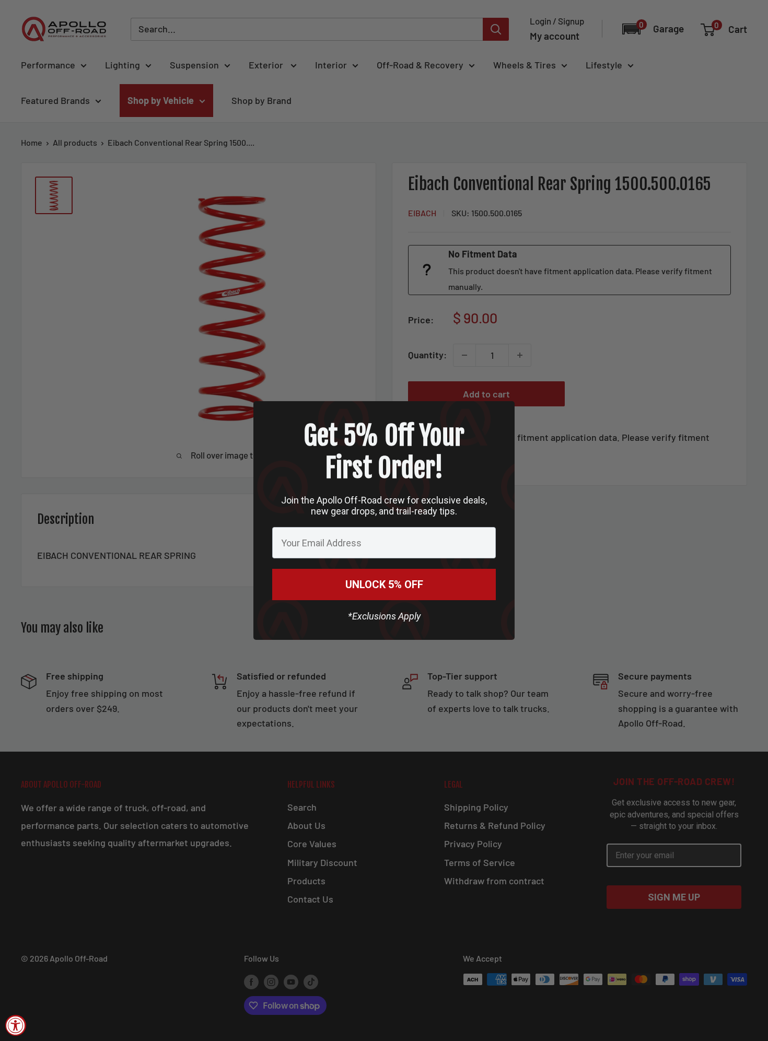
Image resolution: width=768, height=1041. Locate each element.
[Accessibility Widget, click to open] (15, 1025)
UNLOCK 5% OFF (384, 584)
